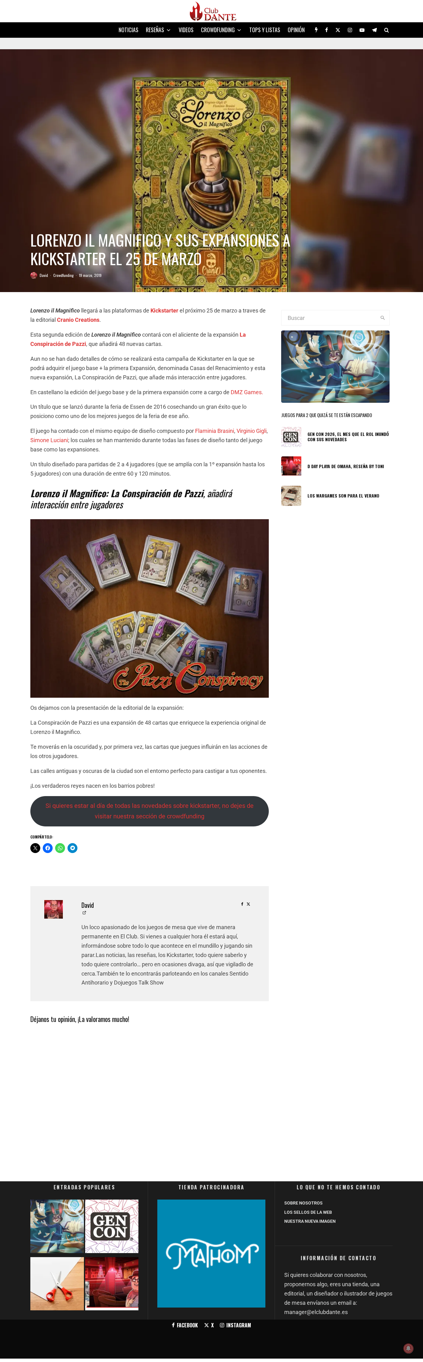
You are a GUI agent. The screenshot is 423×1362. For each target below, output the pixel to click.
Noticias (128, 30)
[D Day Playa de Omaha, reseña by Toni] (112, 1285)
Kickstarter (164, 310)
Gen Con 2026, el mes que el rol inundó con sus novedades (348, 437)
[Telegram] (374, 30)
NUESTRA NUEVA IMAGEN (310, 1221)
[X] (338, 30)
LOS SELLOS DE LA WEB (308, 1212)
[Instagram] (350, 30)
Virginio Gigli (252, 431)
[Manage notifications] (408, 1348)
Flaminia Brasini (214, 431)
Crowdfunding (218, 30)
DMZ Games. (247, 392)
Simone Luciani (49, 440)
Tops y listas (264, 30)
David (44, 275)
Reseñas (155, 30)
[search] (382, 317)
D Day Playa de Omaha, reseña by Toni (345, 466)
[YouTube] (362, 30)
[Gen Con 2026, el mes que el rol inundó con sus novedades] (112, 1228)
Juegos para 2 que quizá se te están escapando (326, 415)
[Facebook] (326, 30)
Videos (186, 30)
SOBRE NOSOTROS (303, 1202)
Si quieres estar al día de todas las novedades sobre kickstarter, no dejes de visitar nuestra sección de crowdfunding (150, 811)
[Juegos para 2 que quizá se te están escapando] (57, 1228)
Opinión (296, 30)
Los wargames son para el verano (343, 495)
